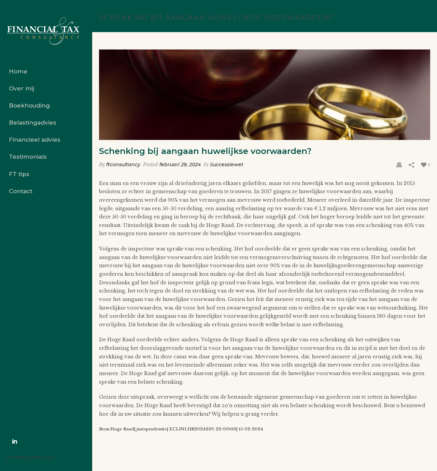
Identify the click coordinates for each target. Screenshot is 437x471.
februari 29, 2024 (180, 164)
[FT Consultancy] (46, 31)
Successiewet (226, 164)
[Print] (399, 164)
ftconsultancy (123, 164)
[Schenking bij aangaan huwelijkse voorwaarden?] (264, 94)
